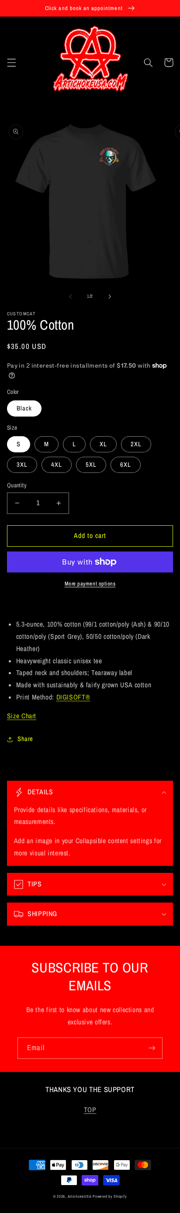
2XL (136, 444)
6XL (125, 464)
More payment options (90, 583)
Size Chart (21, 715)
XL (103, 444)
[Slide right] (109, 296)
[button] (11, 62)
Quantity (17, 485)
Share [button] (25, 738)
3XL (22, 464)
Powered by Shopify (110, 1196)
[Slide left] (70, 296)
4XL (56, 464)
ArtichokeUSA (80, 1196)
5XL (91, 464)
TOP (90, 1109)
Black (24, 408)
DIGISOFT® (73, 697)
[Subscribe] (152, 1048)
